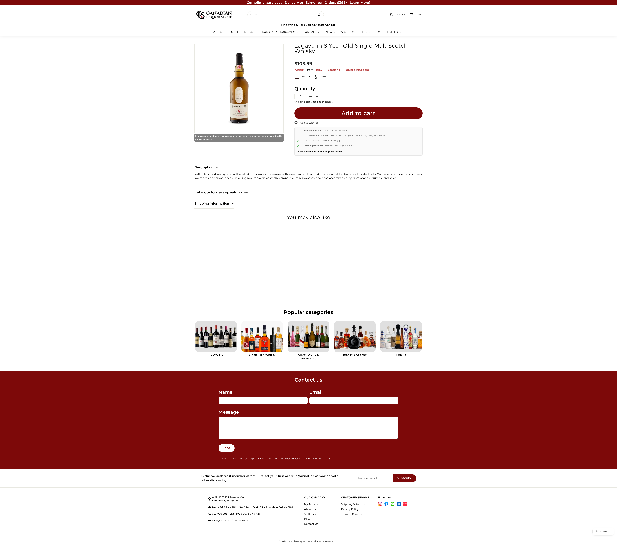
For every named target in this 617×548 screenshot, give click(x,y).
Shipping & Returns (353, 504)
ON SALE (311, 31)
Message (229, 412)
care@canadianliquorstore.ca (230, 520)
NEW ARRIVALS (336, 31)
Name (226, 392)
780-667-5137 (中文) (248, 513)
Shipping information (211, 203)
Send (226, 448)
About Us (310, 509)
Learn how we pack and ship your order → (321, 151)
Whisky (299, 69)
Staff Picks (310, 514)
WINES (217, 31)
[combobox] (285, 14)
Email (316, 392)
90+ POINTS (360, 31)
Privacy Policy (289, 458)
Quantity (304, 88)
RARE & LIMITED (388, 31)
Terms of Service (313, 458)
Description (203, 167)
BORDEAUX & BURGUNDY (279, 31)
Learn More (338, 2)
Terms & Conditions (353, 514)
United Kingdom (357, 69)
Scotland (334, 69)
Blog (307, 519)
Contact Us (311, 523)
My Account (311, 504)
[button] (306, 123)
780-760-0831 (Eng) (223, 513)
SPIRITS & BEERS (242, 31)
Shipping (299, 101)
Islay (319, 69)
